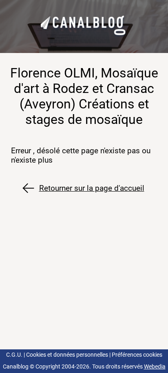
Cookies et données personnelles (67, 354)
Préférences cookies (137, 354)
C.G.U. (14, 354)
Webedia (155, 366)
